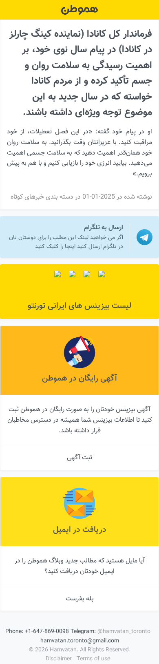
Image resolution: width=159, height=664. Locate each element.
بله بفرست (80, 599)
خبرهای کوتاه (27, 197)
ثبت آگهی (79, 458)
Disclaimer (59, 659)
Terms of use (93, 659)
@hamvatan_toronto (123, 631)
